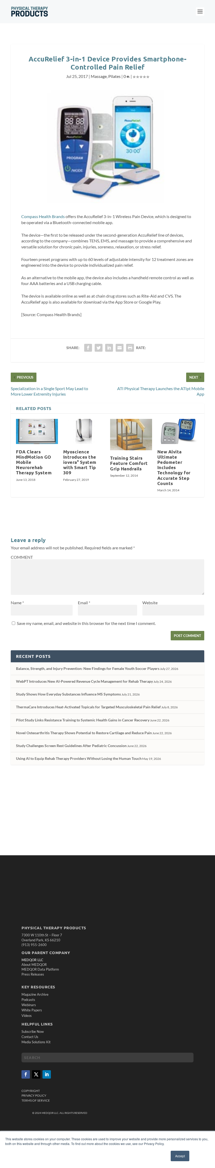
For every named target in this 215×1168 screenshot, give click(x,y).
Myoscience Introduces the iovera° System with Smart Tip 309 (79, 462)
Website (150, 602)
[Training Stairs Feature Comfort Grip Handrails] (131, 434)
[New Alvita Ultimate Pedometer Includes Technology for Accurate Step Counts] (178, 431)
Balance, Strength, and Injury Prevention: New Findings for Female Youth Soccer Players (87, 668)
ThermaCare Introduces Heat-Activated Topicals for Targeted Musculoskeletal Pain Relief (88, 707)
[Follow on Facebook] (26, 1074)
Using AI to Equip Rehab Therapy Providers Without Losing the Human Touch (79, 758)
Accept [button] (180, 1156)
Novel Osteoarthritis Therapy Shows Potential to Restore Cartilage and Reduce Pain (84, 733)
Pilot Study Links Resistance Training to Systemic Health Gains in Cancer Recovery (82, 720)
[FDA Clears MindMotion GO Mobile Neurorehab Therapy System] (37, 431)
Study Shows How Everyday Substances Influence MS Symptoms (68, 694)
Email (84, 602)
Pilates (114, 76)
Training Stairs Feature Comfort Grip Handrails (129, 463)
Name (17, 602)
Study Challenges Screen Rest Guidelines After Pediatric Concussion (71, 745)
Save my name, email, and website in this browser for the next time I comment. (86, 623)
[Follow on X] (36, 1074)
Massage (99, 76)
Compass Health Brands (43, 216)
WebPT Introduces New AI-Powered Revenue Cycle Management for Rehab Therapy (84, 681)
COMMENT (22, 557)
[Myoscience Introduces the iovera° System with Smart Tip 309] (84, 431)
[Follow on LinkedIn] (46, 1074)
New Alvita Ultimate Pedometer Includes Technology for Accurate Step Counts (174, 467)
